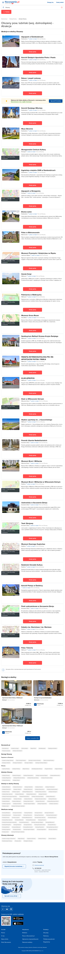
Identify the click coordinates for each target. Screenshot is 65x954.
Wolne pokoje (25, 748)
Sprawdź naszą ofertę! (11, 896)
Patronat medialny (27, 942)
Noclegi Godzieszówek (51, 815)
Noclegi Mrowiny (51, 824)
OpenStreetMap (11, 157)
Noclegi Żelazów (17, 824)
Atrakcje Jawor (5, 806)
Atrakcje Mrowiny (52, 799)
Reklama (24, 933)
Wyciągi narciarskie (52, 748)
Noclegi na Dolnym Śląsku (41, 762)
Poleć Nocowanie (6, 942)
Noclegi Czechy (5, 817)
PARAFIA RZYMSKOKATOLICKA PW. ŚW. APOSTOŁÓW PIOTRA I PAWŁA (37, 358)
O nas (2, 936)
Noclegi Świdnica (27, 824)
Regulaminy (46, 942)
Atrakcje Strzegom (17, 775)
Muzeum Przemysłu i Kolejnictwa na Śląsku (38, 253)
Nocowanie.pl (4, 19)
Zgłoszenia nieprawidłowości (30, 939)
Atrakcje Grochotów (17, 787)
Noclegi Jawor (5, 832)
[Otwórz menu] (3, 2)
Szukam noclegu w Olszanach (8, 838)
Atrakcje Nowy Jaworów (41, 791)
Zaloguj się (50, 2)
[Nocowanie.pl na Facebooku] (2, 909)
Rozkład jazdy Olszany (7, 841)
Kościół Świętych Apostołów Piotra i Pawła (38, 57)
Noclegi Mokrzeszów (30, 820)
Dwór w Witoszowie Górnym (32, 399)
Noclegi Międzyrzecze (27, 817)
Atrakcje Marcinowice (28, 801)
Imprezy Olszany (5, 768)
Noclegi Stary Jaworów (7, 820)
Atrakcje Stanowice (6, 789)
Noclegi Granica (38, 812)
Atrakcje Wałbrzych (16, 801)
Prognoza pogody (6, 750)
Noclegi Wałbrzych (16, 827)
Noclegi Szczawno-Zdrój (40, 824)
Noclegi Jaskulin (17, 815)
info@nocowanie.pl (39, 865)
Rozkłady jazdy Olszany (37, 768)
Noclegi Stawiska (28, 812)
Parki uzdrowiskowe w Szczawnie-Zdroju (37, 606)
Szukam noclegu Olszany (7, 760)
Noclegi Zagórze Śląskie (29, 829)
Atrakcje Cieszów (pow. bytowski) (9, 796)
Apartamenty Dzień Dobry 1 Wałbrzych (12, 726)
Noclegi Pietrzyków (6, 824)
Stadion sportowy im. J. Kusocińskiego (36, 419)
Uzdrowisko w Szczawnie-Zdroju (34, 502)
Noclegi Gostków (17, 829)
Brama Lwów (26, 211)
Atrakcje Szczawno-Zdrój (46, 777)
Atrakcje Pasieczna (28, 789)
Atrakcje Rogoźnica (6, 777)
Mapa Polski (33, 748)
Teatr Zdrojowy (27, 523)
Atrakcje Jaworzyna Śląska (41, 775)
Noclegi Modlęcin (6, 812)
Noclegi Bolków (5, 827)
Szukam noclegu (14, 748)
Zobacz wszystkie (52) (32, 738)
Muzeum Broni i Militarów (31, 461)
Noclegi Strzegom (52, 817)
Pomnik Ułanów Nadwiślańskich (34, 440)
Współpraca (25, 929)
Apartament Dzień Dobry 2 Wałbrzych (12, 698)
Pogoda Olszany (48, 768)
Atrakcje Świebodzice (28, 775)
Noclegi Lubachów (53, 829)
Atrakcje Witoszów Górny (19, 777)
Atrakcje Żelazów (17, 799)
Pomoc (3, 933)
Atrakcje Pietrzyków (6, 799)
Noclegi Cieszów (42, 820)
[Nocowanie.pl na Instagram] (11, 909)
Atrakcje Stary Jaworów (7, 794)
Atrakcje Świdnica (6, 780)
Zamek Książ (26, 274)
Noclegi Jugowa (15, 817)
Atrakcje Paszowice (40, 801)
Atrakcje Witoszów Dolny (33, 777)
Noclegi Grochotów (17, 812)
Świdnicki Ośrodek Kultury (31, 565)
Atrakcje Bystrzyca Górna (52, 801)
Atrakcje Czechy (5, 791)
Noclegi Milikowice (50, 822)
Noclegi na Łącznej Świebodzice (43, 698)
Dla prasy (45, 933)
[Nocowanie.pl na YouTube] (7, 909)
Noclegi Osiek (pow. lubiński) (18, 832)
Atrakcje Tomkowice (50, 787)
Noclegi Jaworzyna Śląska (37, 822)
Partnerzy (46, 936)
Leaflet (3, 157)
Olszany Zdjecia (52, 838)
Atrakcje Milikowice (50, 796)
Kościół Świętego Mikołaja (31, 108)
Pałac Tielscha (27, 647)
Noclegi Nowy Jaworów (40, 817)
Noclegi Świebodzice (24, 822)
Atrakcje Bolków (5, 801)
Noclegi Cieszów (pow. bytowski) (9, 822)
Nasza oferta (4, 939)
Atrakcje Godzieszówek (52, 789)
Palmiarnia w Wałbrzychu (31, 294)
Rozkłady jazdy (42, 748)
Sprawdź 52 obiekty (56, 101)
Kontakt (3, 929)
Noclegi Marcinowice (27, 827)
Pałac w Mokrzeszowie (30, 232)
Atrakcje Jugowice (6, 803)
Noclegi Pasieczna (28, 815)
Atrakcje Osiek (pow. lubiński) (18, 806)
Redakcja (45, 929)
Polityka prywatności (49, 939)
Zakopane (45, 947)
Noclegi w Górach (6, 762)
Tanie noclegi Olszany (21, 760)
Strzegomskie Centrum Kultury (33, 149)
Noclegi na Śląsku (28, 762)
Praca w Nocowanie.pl (28, 936)
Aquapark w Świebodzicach (32, 36)
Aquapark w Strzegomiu (31, 191)
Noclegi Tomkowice (49, 812)
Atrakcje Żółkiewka (19, 794)
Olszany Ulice (18, 841)
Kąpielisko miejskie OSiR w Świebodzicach (38, 170)
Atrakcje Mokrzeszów (55, 775)
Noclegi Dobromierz (39, 815)
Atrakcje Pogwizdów (42, 803)
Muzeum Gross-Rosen (30, 315)
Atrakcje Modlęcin (6, 787)
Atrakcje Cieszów (42, 794)
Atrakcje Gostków (17, 803)
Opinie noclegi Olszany (49, 760)
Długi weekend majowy (23, 947)
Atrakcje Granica (39, 787)
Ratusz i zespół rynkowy (31, 78)
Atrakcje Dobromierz (39, 789)
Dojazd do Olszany (31, 838)
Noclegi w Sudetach (17, 762)
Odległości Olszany (28, 841)
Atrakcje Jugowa (16, 791)
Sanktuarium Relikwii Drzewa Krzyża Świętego (39, 336)
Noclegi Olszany (13, 19)
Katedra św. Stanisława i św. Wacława (36, 627)
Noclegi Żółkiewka (19, 820)
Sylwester (31, 947)
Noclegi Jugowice (6, 829)
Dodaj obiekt (60, 2)
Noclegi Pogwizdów (41, 829)
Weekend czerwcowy (37, 947)
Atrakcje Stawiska (28, 787)
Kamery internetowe (17, 750)
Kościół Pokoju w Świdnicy (32, 585)
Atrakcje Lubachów (54, 803)
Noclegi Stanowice (6, 815)
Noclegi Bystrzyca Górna (52, 827)
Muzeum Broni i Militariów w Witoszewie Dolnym (40, 482)
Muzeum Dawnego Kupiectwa (33, 544)
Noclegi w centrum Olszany (35, 760)
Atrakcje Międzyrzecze (27, 791)
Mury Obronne (27, 128)
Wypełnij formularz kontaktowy (13, 866)
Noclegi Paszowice (40, 827)
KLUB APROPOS (27, 378)
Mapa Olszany (26, 768)
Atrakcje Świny (16, 780)
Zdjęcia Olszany (58, 768)
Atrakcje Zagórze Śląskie (29, 803)
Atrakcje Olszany (16, 768)
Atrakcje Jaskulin (17, 789)
